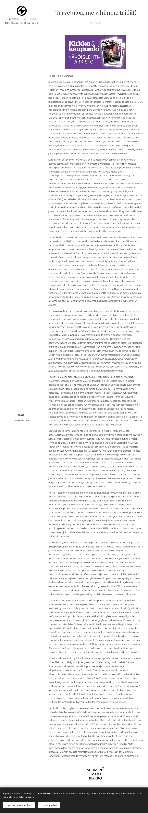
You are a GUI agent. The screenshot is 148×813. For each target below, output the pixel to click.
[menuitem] (21, 415)
